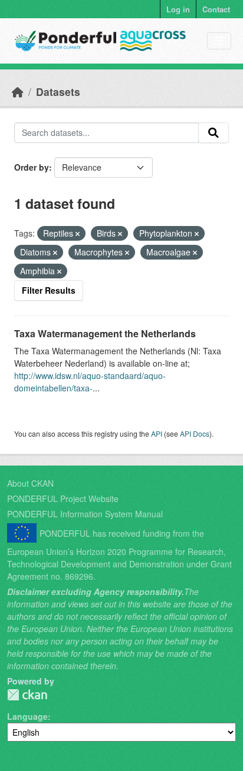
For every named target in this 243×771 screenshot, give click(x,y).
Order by (31, 167)
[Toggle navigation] (219, 40)
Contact (216, 9)
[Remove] (77, 233)
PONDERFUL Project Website (63, 498)
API (156, 433)
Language (27, 716)
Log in (178, 9)
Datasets (58, 91)
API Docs (194, 433)
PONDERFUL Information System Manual (85, 514)
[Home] (18, 91)
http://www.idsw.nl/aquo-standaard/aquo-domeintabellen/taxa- (90, 382)
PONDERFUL (27, 695)
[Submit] (213, 133)
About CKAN (30, 483)
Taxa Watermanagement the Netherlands (105, 333)
